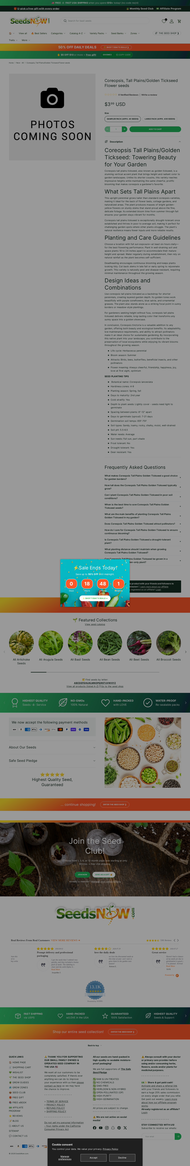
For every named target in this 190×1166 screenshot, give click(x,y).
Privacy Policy (110, 1149)
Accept (94, 1157)
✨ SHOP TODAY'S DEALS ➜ (95, 598)
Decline (122, 1157)
